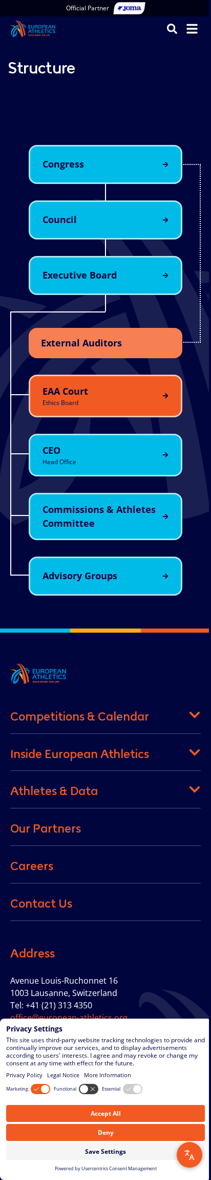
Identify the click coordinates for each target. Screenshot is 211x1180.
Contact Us (41, 903)
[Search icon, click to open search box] (172, 28)
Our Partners (45, 828)
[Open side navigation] (192, 29)
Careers (31, 866)
